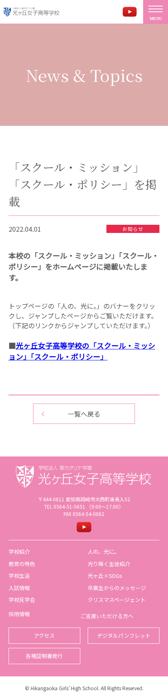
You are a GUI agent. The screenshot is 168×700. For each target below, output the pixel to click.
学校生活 (19, 575)
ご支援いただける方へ (106, 616)
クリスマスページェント (117, 599)
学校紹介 (19, 551)
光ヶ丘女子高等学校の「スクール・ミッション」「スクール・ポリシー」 (82, 351)
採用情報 (19, 614)
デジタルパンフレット (123, 635)
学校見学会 (22, 599)
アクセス (44, 635)
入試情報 (19, 588)
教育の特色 (22, 564)
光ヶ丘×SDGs (105, 575)
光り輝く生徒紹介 (109, 564)
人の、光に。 (103, 551)
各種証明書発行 (44, 656)
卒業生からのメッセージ (117, 588)
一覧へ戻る (84, 414)
